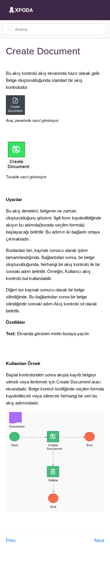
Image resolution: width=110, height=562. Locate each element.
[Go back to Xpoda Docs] (21, 10)
